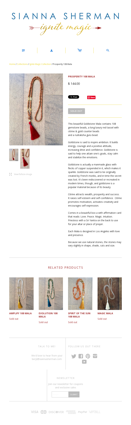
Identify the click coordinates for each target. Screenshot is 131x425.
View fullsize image (20, 174)
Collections (22, 64)
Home (12, 64)
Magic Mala (105, 313)
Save (93, 97)
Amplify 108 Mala (20, 313)
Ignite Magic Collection (40, 64)
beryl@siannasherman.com (47, 359)
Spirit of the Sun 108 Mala (79, 315)
